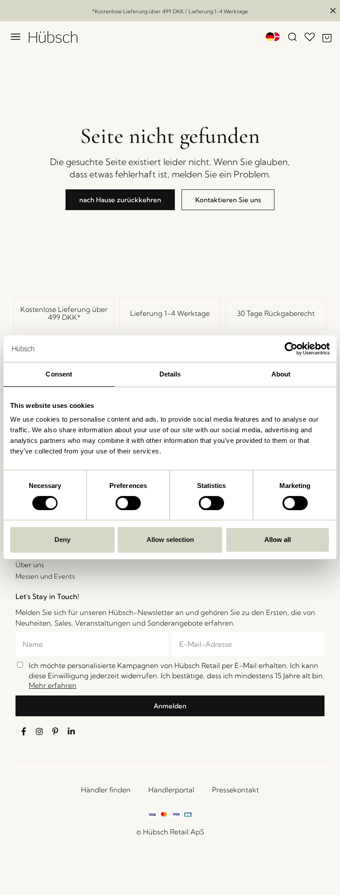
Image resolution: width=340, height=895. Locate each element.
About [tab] (281, 374)
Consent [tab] (59, 374)
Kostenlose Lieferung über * (64, 313)
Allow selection (170, 539)
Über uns (29, 565)
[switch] (128, 503)
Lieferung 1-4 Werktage (170, 313)
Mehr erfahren (53, 685)
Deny (62, 539)
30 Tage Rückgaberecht (276, 313)
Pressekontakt (235, 789)
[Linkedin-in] (71, 731)
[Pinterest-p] (55, 731)
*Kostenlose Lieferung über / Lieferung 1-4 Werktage (170, 11)
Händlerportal (171, 789)
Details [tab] (170, 374)
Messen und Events (45, 576)
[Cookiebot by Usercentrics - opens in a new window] (291, 348)
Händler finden (106, 789)
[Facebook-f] (23, 731)
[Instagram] (39, 731)
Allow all (277, 539)
